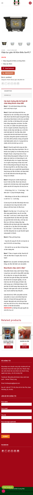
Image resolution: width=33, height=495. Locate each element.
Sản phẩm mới (12, 50)
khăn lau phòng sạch (16, 492)
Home (3, 50)
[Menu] (2, 3)
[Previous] (4, 24)
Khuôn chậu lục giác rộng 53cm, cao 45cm (8, 342)
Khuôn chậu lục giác (12, 79)
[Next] (29, 24)
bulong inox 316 (5, 494)
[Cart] (30, 3)
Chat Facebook (7, 487)
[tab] (16, 91)
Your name (4, 401)
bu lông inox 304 (28, 492)
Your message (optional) (8, 421)
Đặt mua (8, 346)
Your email (4, 408)
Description (8, 91)
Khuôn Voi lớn (24, 341)
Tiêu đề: (3, 415)
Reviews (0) (7, 95)
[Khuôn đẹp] (16, 3)
